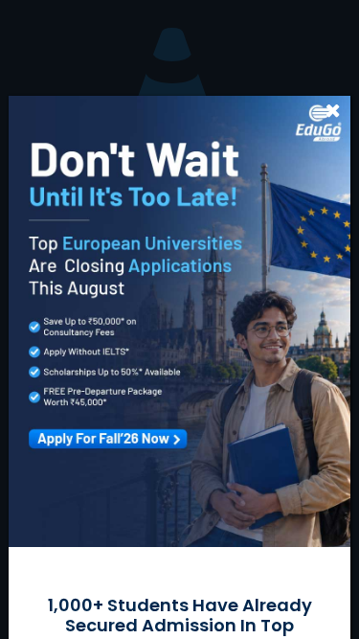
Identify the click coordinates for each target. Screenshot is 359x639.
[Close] (333, 110)
